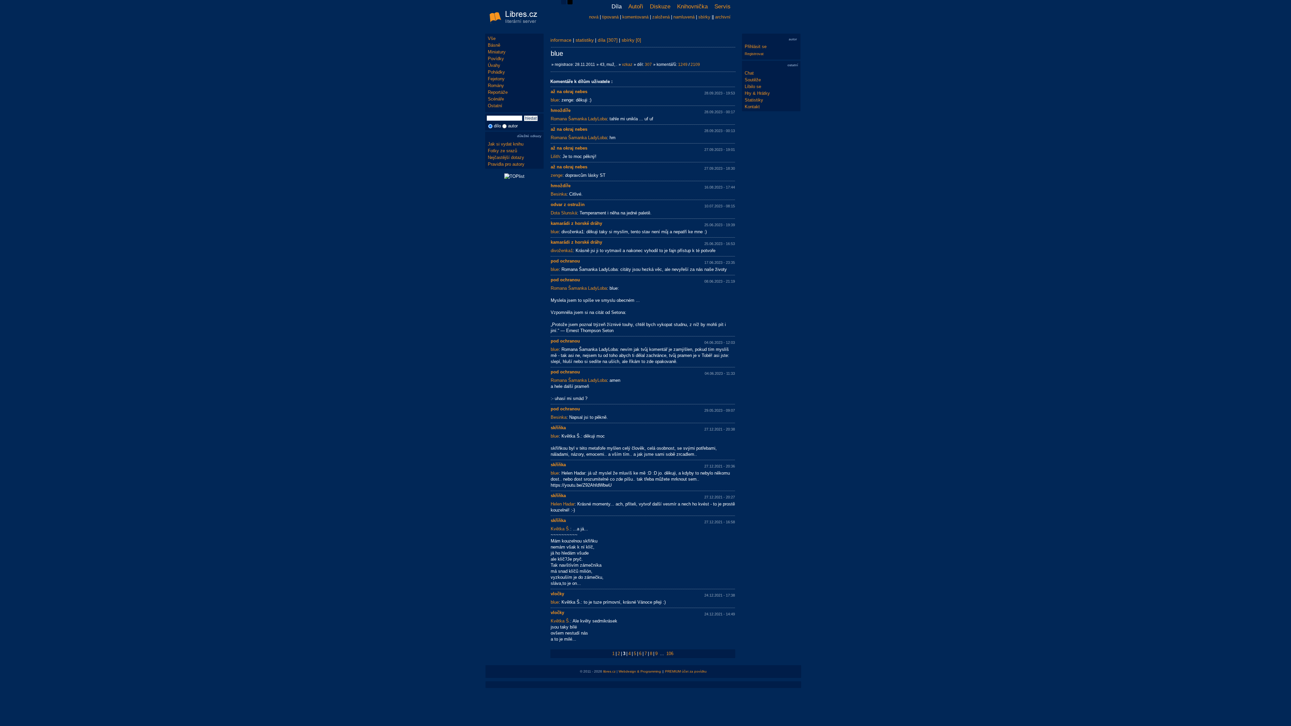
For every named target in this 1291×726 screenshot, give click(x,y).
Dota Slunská (564, 212)
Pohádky (496, 72)
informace (561, 40)
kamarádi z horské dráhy (576, 223)
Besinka (558, 194)
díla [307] (608, 40)
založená (661, 16)
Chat (749, 73)
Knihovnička (692, 6)
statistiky (585, 40)
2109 (695, 64)
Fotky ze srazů (502, 150)
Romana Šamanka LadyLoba (579, 118)
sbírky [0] (631, 40)
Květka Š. (560, 528)
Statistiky (754, 100)
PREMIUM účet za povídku (686, 671)
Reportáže (498, 92)
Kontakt (752, 106)
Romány (496, 85)
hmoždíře (561, 110)
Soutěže (753, 79)
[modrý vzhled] (563, 2)
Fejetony (496, 78)
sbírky (704, 16)
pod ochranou (565, 261)
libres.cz (609, 671)
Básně (494, 45)
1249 (683, 64)
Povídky (496, 58)
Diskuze (660, 6)
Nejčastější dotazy (506, 157)
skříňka (558, 427)
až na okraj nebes (569, 91)
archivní (723, 16)
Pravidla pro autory (506, 164)
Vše (492, 38)
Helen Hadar (563, 504)
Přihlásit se (756, 46)
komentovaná (635, 16)
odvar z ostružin (568, 204)
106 (669, 653)
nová (593, 16)
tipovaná (610, 16)
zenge (556, 175)
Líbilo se (753, 86)
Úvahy (494, 65)
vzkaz (627, 64)
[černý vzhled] (570, 2)
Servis (722, 6)
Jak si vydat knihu (505, 144)
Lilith (555, 156)
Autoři (635, 6)
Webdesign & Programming (640, 671)
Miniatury (497, 51)
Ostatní (495, 105)
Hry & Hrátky (757, 93)
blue (555, 100)
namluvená (684, 16)
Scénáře (496, 99)
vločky (557, 593)
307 (648, 64)
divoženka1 (562, 250)
